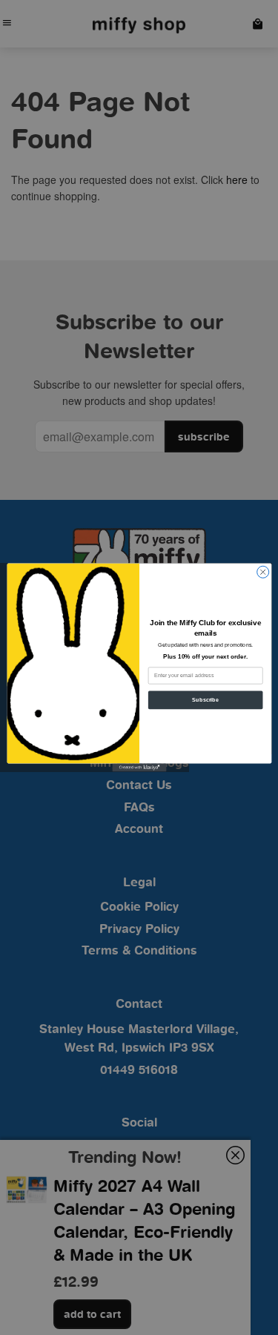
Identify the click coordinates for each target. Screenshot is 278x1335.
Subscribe (205, 700)
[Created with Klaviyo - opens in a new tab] (139, 767)
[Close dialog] (262, 572)
